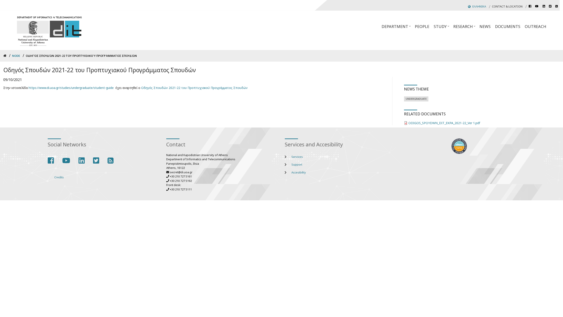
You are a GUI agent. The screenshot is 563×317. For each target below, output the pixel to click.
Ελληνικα (479, 6)
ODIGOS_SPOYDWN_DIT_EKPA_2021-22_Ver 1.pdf (444, 123)
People (422, 26)
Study (442, 28)
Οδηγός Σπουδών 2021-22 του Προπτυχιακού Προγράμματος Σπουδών (194, 88)
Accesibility (298, 172)
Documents (507, 26)
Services (297, 157)
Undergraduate (416, 98)
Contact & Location (507, 6)
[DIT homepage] (49, 30)
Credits (59, 177)
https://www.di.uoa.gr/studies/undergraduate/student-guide (71, 88)
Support (296, 164)
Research (464, 28)
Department (396, 28)
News (485, 26)
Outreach (535, 26)
